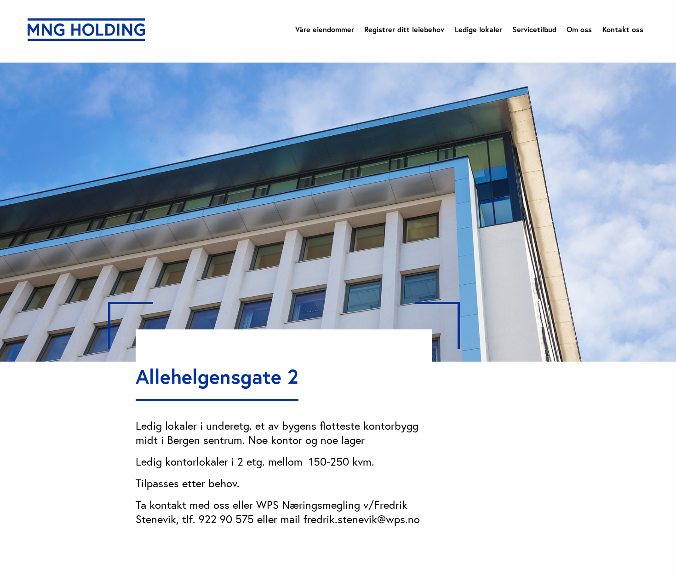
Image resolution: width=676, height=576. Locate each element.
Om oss (579, 29)
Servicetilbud (534, 29)
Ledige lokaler (478, 29)
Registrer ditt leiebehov (404, 29)
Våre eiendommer (324, 29)
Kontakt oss (622, 29)
